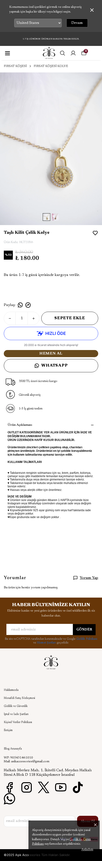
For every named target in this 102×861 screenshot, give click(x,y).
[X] (43, 787)
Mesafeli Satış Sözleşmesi (19, 698)
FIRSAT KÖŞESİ (15, 66)
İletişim (8, 730)
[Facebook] (9, 787)
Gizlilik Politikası (86, 639)
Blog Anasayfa (13, 748)
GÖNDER (84, 629)
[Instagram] (26, 787)
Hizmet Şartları (47, 642)
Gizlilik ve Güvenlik (16, 706)
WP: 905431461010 (18, 757)
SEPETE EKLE (69, 318)
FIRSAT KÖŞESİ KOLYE (51, 66)
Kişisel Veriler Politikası (18, 722)
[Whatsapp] (9, 798)
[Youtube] (60, 787)
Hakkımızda (11, 690)
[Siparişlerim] (73, 53)
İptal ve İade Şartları (16, 714)
